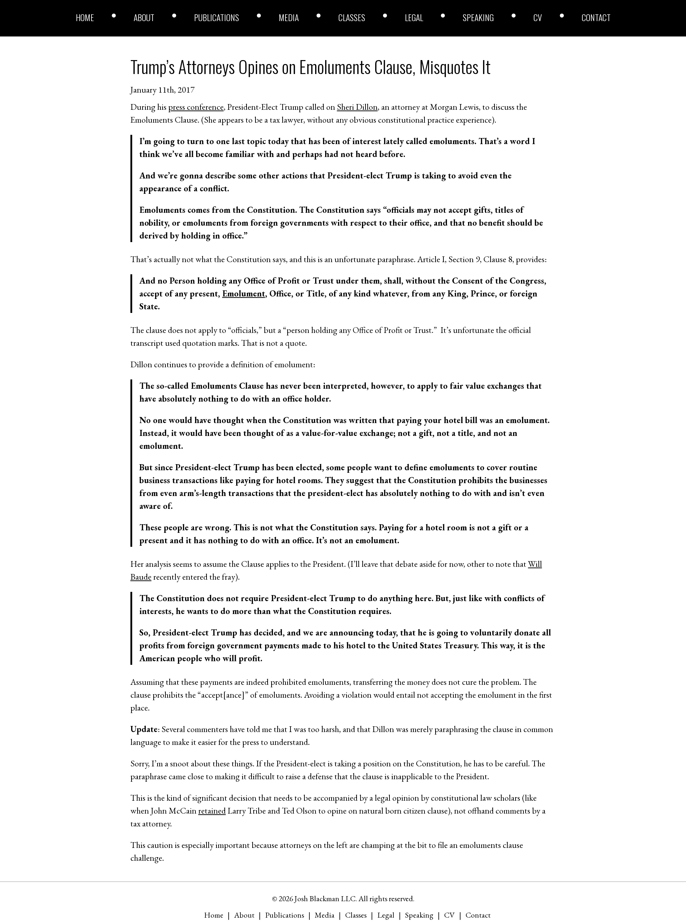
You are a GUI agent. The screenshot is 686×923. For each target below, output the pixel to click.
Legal (414, 17)
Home (85, 17)
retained (212, 810)
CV (537, 17)
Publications (216, 17)
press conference (196, 106)
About (144, 17)
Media (289, 17)
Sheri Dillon (357, 106)
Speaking (478, 17)
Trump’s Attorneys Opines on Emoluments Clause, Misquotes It (310, 66)
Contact (596, 17)
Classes (351, 17)
